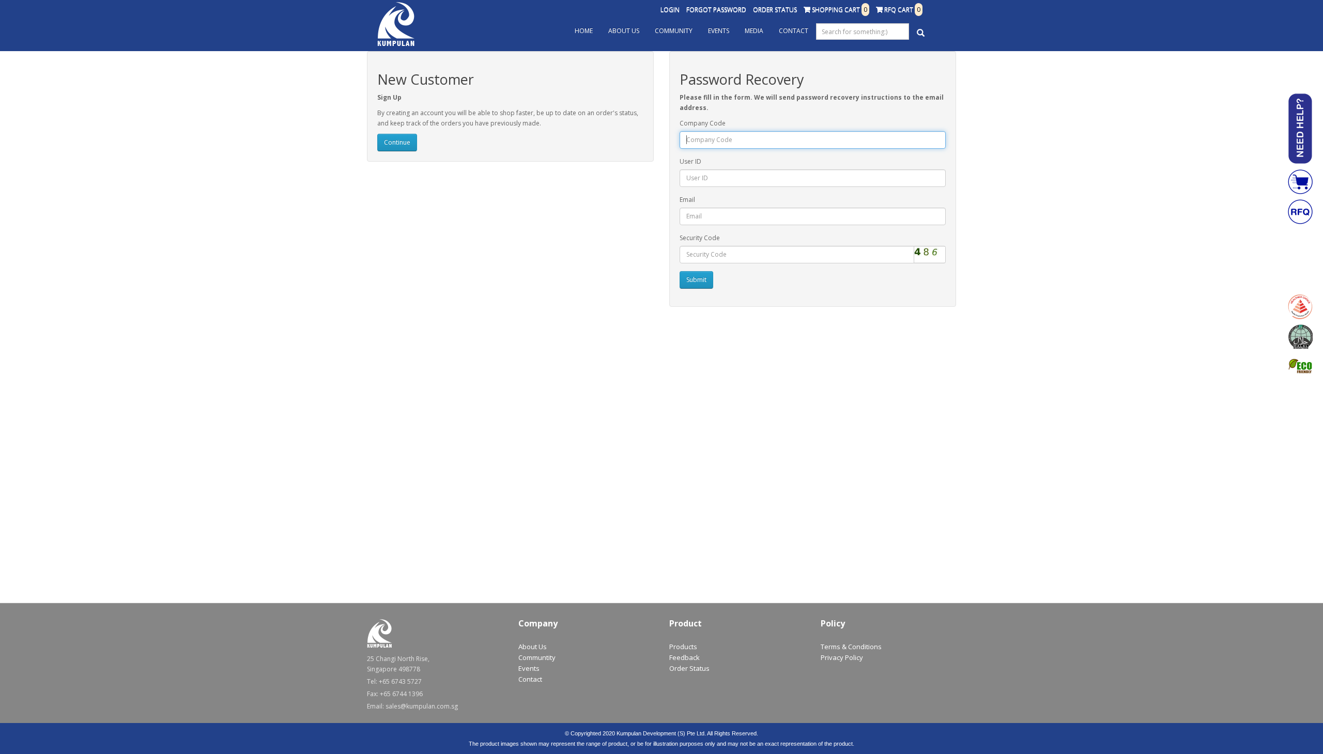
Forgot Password (716, 9)
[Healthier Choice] (1300, 306)
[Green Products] (1300, 366)
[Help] (1300, 128)
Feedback (684, 657)
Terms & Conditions (851, 646)
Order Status (775, 9)
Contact (793, 30)
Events (718, 30)
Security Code (700, 237)
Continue (397, 142)
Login (670, 9)
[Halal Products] (1300, 336)
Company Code (703, 123)
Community (674, 30)
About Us (623, 30)
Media (754, 30)
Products (683, 646)
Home (584, 30)
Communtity (537, 657)
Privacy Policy (842, 657)
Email (687, 199)
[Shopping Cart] (1300, 181)
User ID (690, 161)
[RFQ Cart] (1300, 211)
